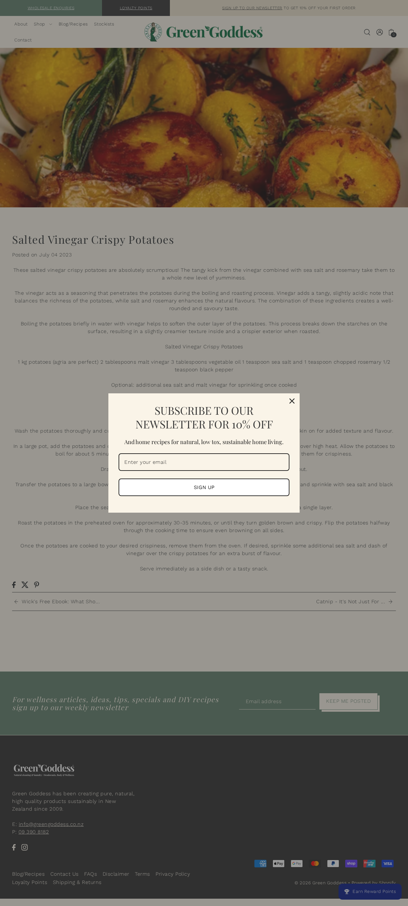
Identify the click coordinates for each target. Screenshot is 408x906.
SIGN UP (204, 487)
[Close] (292, 401)
